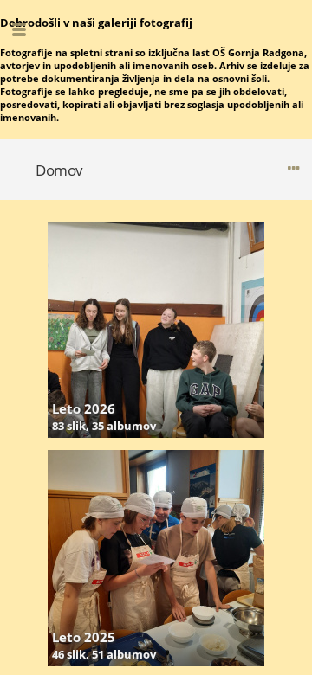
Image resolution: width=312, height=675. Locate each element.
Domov (59, 170)
